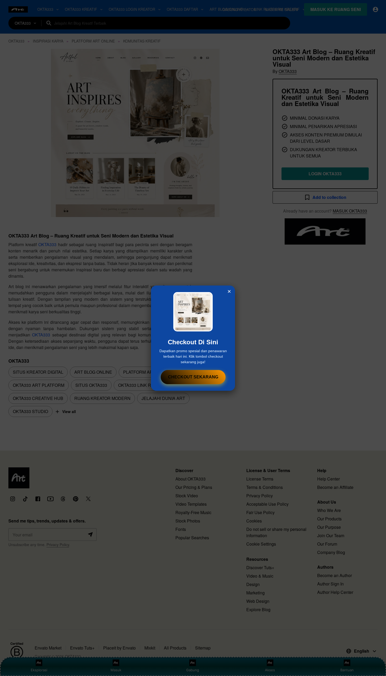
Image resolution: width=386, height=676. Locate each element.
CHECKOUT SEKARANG (193, 377)
